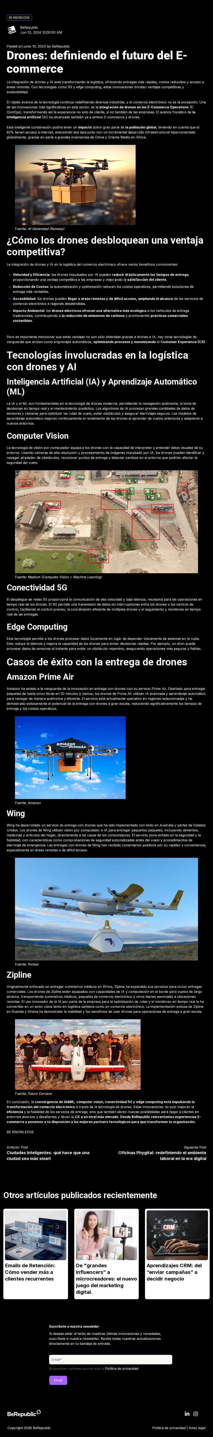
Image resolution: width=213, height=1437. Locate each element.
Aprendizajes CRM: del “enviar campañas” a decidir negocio (174, 1272)
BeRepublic (29, 27)
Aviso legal (197, 1428)
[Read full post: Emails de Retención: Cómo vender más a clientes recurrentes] (35, 1235)
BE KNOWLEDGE (19, 17)
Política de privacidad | (170, 1428)
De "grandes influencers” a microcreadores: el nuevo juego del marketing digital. (106, 1278)
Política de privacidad (121, 1368)
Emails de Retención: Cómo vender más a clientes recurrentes (30, 1272)
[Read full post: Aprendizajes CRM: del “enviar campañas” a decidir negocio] (177, 1235)
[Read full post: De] (106, 1235)
